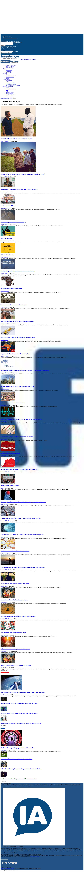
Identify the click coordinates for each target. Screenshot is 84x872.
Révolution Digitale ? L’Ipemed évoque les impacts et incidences (18, 271)
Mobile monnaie (9, 93)
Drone (7, 91)
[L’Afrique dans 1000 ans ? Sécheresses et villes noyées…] (8, 581)
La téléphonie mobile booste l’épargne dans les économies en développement (21, 723)
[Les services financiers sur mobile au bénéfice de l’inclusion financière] (8, 466)
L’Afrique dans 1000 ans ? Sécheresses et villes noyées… (15, 583)
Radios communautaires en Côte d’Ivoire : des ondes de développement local (21, 419)
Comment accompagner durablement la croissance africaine (17, 436)
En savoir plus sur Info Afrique (9, 65)
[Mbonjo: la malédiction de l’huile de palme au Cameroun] (8, 662)
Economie (5, 73)
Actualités (5, 68)
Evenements (8, 71)
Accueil (2, 98)
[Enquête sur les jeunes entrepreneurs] (8, 450)
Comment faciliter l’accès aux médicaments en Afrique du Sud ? (18, 337)
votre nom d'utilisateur (17, 42)
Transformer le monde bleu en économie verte (13, 402)
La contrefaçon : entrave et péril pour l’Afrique (13, 632)
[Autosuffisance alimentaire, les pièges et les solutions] (8, 597)
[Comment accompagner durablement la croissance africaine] (8, 434)
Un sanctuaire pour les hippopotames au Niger (13, 222)
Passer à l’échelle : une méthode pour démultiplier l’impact (16, 138)
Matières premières (10, 77)
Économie (3, 728)
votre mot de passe (16, 43)
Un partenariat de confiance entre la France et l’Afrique (15, 354)
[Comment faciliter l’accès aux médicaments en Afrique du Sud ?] (8, 335)
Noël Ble (2, 488)
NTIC (7, 90)
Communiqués (9, 70)
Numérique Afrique (5, 672)
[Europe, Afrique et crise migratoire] (8, 483)
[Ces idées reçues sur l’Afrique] (8, 203)
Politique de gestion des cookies (7, 47)
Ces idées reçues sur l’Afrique (8, 205)
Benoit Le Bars (4, 439)
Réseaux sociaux (9, 95)
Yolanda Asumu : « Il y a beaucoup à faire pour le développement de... (19, 189)
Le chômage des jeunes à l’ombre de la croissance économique (17, 321)
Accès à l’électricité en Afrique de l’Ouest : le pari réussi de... (16, 759)
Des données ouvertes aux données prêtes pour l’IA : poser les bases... (19, 713)
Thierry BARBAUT (5, 141)
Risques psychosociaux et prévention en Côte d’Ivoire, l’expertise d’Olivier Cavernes (23, 502)
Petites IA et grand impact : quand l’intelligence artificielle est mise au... (20, 703)
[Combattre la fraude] (8, 235)
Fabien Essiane (4, 191)
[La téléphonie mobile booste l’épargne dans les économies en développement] (4, 720)
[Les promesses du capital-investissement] (8, 286)
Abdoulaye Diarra (4, 340)
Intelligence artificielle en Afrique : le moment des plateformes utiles (18, 779)
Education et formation (10, 94)
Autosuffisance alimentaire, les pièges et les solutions (14, 600)
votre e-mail (15, 51)
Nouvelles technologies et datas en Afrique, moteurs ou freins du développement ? (22, 534)
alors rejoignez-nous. (34, 856)
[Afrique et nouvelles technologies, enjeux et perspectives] (8, 646)
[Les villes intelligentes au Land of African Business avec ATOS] (8, 384)
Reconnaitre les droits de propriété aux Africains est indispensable (18, 616)
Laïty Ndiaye (3, 694)
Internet (7, 87)
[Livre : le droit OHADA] (8, 252)
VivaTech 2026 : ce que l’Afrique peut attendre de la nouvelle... (17, 748)
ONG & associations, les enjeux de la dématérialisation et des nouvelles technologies (23, 567)
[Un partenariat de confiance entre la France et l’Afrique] (8, 351)
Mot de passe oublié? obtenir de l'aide (8, 46)
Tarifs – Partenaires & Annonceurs (10, 37)
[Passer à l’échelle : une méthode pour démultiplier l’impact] (18, 136)
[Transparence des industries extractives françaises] (8, 302)
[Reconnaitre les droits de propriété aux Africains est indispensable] (8, 613)
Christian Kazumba (5, 553)
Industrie (7, 78)
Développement (6, 79)
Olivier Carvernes (4, 504)
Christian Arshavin (4, 307)
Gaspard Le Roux (4, 537)
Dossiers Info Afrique (8, 98)
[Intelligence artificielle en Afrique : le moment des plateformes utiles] (4, 776)
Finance (7, 74)
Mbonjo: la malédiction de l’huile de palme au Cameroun (16, 665)
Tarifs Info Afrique (10, 67)
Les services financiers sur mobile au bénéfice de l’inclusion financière (19, 469)
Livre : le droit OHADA (7, 254)
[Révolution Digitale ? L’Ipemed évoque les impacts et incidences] (8, 268)
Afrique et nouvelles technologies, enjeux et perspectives (15, 649)
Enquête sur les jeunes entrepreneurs (10, 453)
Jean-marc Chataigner (5, 356)
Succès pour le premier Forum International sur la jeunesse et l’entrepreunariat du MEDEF (25, 370)
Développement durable (11, 84)
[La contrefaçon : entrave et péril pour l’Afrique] (8, 630)
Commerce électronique (11, 88)
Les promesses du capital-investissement (11, 288)
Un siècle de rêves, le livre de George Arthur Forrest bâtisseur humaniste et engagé (22, 174)
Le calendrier (8, 72)
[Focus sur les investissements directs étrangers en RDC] (8, 548)
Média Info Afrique (7, 36)
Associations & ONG (10, 83)
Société (7, 81)
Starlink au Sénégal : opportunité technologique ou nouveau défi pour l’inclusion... (23, 692)
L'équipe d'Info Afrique (5, 208)
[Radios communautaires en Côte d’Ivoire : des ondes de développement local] (8, 416)
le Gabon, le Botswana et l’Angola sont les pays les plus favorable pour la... (21, 518)
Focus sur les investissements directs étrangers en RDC (15, 551)
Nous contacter (4, 859)
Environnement (9, 80)
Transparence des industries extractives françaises (14, 305)
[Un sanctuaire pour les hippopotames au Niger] (8, 219)
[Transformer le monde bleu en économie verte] (8, 400)
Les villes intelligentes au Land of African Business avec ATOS (17, 386)
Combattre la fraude (6, 238)
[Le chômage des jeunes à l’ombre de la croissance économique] (8, 318)
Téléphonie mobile (10, 92)
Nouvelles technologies (10, 75)
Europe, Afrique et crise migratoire (10, 485)
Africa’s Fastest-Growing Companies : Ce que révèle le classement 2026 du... (21, 769)
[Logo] (5, 63)
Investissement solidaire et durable (13, 85)
